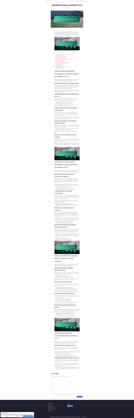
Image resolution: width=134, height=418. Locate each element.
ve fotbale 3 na (71, 98)
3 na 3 (63, 213)
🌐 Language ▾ (131, 416)
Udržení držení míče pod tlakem (59, 65)
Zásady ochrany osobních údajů (65, 416)
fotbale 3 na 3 (62, 85)
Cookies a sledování (50, 409)
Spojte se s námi (50, 405)
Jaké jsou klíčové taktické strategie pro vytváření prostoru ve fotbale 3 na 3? (64, 54)
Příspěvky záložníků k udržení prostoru (60, 68)
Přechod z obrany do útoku (58, 64)
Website (52, 390)
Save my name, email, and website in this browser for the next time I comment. (62, 394)
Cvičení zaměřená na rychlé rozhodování (60, 60)
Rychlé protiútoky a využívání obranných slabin (61, 63)
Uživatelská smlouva (51, 406)
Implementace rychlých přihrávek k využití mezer (61, 56)
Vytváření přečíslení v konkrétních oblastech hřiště (61, 57)
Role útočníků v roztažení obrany (59, 67)
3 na (63, 31)
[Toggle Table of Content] (73, 53)
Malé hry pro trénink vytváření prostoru (60, 61)
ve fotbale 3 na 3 (62, 79)
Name (52, 383)
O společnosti (50, 410)
